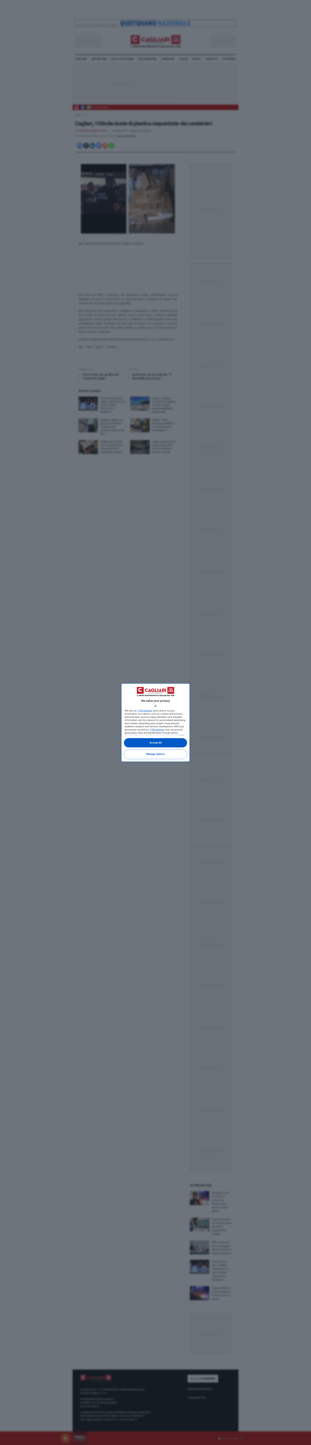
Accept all (156, 742)
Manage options (155, 754)
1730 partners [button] (145, 710)
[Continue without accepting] (155, 706)
